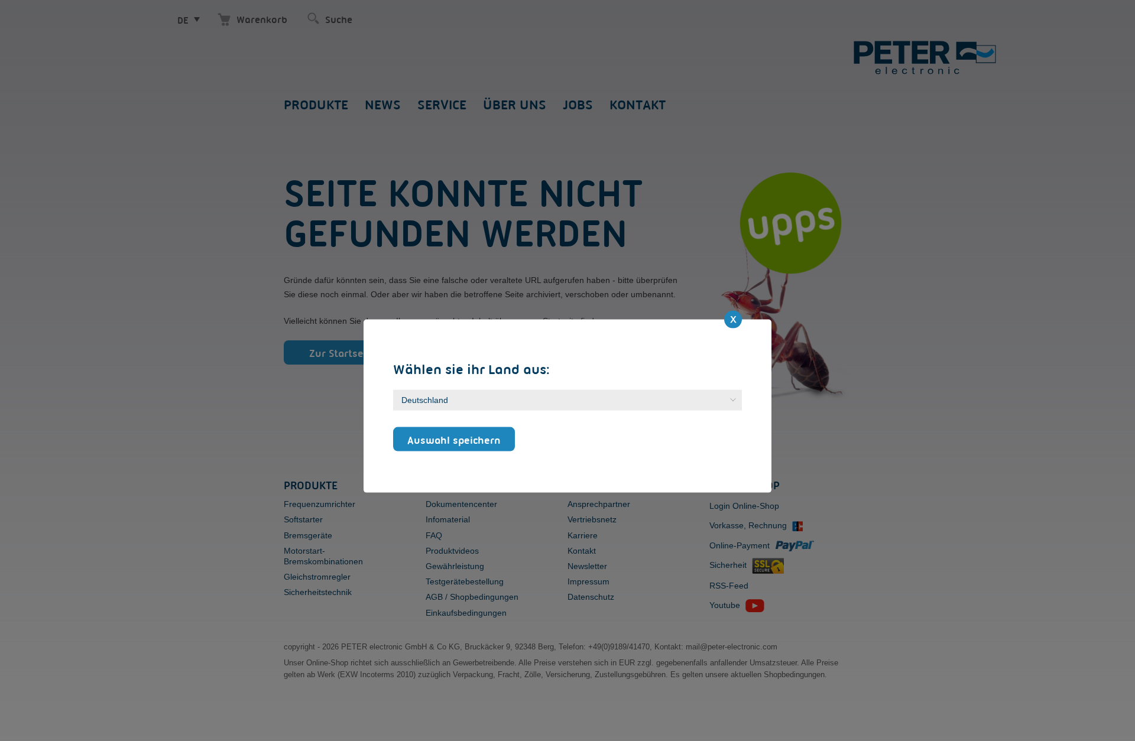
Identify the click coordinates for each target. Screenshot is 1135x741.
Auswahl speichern (454, 439)
